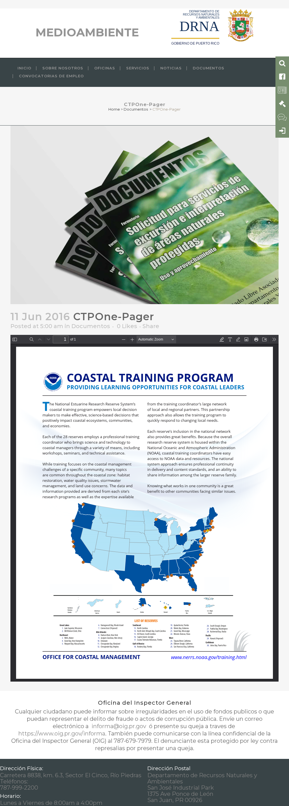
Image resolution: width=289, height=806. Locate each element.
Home (114, 109)
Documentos (136, 109)
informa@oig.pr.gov (119, 726)
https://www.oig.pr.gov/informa (61, 733)
